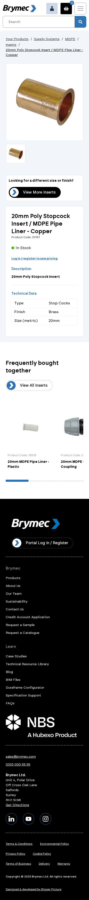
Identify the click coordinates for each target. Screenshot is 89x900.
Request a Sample (20, 625)
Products (13, 578)
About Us (13, 586)
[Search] (80, 22)
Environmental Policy (54, 843)
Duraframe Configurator (25, 688)
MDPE (70, 39)
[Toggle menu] (80, 8)
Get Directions (17, 805)
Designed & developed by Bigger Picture (33, 889)
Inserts (11, 45)
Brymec (13, 568)
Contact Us (15, 609)
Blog (9, 672)
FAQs (10, 703)
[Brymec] (19, 8)
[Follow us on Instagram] (45, 819)
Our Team (14, 594)
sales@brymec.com (21, 757)
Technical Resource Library (27, 664)
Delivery (44, 863)
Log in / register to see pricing (34, 258)
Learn (11, 646)
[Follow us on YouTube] (28, 819)
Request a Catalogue (22, 633)
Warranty (63, 863)
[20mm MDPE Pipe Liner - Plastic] (31, 436)
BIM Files (13, 680)
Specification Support (23, 695)
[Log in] (52, 8)
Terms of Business (18, 863)
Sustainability (17, 601)
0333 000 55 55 (18, 764)
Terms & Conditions (19, 843)
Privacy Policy (15, 853)
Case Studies (16, 656)
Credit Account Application (28, 617)
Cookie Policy (42, 853)
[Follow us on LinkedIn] (11, 819)
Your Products (17, 39)
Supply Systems (47, 39)
